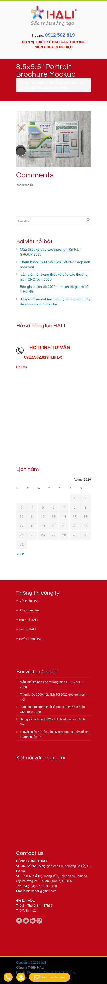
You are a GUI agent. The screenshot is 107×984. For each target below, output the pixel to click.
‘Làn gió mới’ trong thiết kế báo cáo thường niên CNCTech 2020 (54, 276)
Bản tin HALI (27, 629)
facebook (19, 921)
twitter (26, 921)
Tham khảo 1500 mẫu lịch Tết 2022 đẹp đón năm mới (55, 264)
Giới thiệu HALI (29, 601)
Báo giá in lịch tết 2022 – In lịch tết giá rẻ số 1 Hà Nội (54, 289)
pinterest (39, 921)
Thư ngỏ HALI (28, 620)
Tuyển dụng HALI (30, 639)
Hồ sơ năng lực (29, 610)
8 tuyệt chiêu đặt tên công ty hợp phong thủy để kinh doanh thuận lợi (55, 301)
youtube (33, 921)
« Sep (20, 554)
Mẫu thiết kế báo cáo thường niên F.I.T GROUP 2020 (50, 251)
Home (40, 82)
